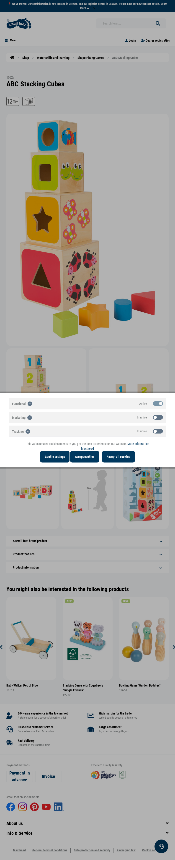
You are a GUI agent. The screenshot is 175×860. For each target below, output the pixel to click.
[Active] (158, 403)
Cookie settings (55, 456)
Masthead (87, 448)
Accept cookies (84, 456)
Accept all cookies (118, 456)
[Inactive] (158, 417)
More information (138, 443)
